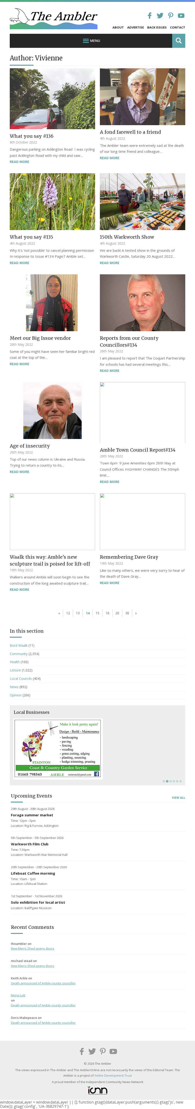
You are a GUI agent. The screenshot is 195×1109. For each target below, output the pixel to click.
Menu (95, 40)
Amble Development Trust (113, 1075)
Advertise (135, 27)
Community (19, 653)
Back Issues (157, 27)
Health (15, 662)
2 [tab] (167, 781)
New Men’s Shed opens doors (32, 948)
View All (178, 797)
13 (78, 613)
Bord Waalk (19, 645)
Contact (177, 27)
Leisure (15, 670)
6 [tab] (180, 781)
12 (68, 613)
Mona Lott (18, 995)
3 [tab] (170, 781)
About (118, 27)
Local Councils (21, 678)
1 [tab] (163, 781)
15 (97, 613)
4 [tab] (173, 781)
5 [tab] (177, 781)
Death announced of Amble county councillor (43, 983)
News (14, 687)
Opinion (16, 695)
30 (127, 613)
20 (117, 613)
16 (107, 613)
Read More (19, 161)
